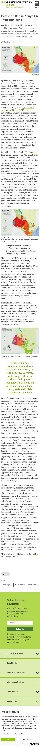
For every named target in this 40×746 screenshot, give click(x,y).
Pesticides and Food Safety (25, 585)
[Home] (16, 5)
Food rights (6, 585)
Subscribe (20, 629)
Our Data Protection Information (11, 734)
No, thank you (28, 739)
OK (8, 739)
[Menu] (37, 3)
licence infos (35, 74)
